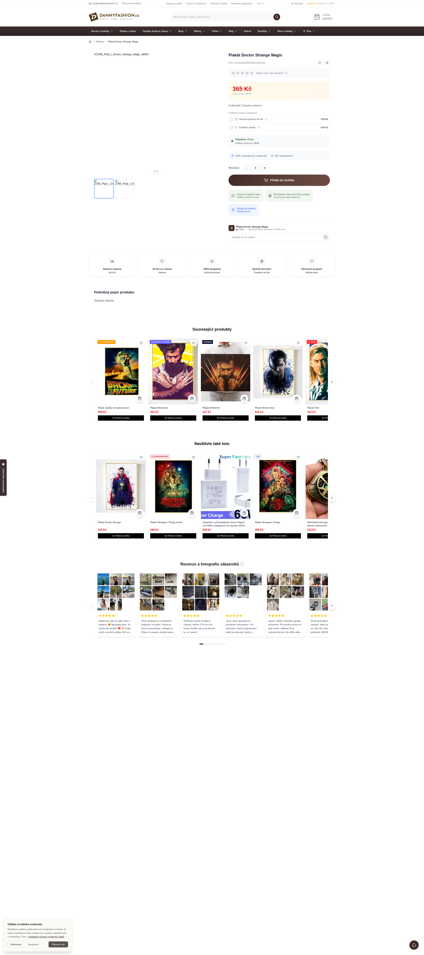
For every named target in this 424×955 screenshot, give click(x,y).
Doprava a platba (174, 3)
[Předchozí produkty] (92, 382)
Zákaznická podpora (131, 3)
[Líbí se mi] (320, 63)
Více (309, 31)
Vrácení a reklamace (196, 3)
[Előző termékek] (92, 498)
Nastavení (33, 944)
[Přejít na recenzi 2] (205, 644)
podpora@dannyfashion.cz (105, 3)
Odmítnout (15, 944)
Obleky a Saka (128, 31)
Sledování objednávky (241, 3)
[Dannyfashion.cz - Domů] (114, 17)
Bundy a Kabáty (100, 31)
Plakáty (100, 41)
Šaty (231, 31)
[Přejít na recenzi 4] (210, 644)
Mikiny (197, 31)
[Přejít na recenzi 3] (208, 644)
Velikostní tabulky (218, 3)
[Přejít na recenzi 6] (216, 644)
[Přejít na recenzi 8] (221, 644)
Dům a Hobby (285, 31)
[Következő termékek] (332, 498)
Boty (181, 31)
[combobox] (225, 17)
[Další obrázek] (213, 114)
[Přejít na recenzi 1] (201, 644)
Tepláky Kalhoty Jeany (155, 31)
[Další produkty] (332, 382)
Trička (215, 31)
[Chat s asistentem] (414, 945)
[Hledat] (276, 17)
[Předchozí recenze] (92, 606)
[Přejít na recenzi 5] (213, 644)
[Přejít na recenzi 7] (218, 644)
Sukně (247, 31)
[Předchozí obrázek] (98, 114)
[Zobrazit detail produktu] (140, 398)
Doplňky (262, 31)
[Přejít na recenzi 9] (224, 644)
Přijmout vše (58, 944)
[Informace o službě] (266, 119)
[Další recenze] (332, 606)
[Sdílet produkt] (327, 63)
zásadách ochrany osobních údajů (46, 936)
